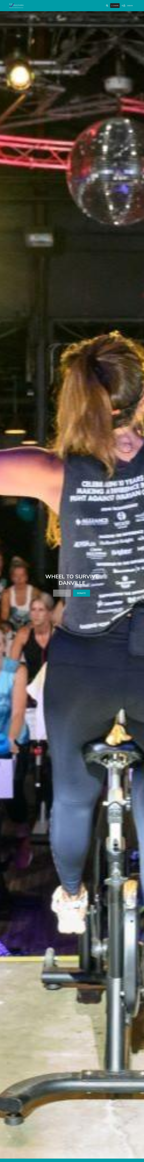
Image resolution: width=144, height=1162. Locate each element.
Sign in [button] (130, 6)
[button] (62, 593)
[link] (16, 5)
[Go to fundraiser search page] (107, 5)
